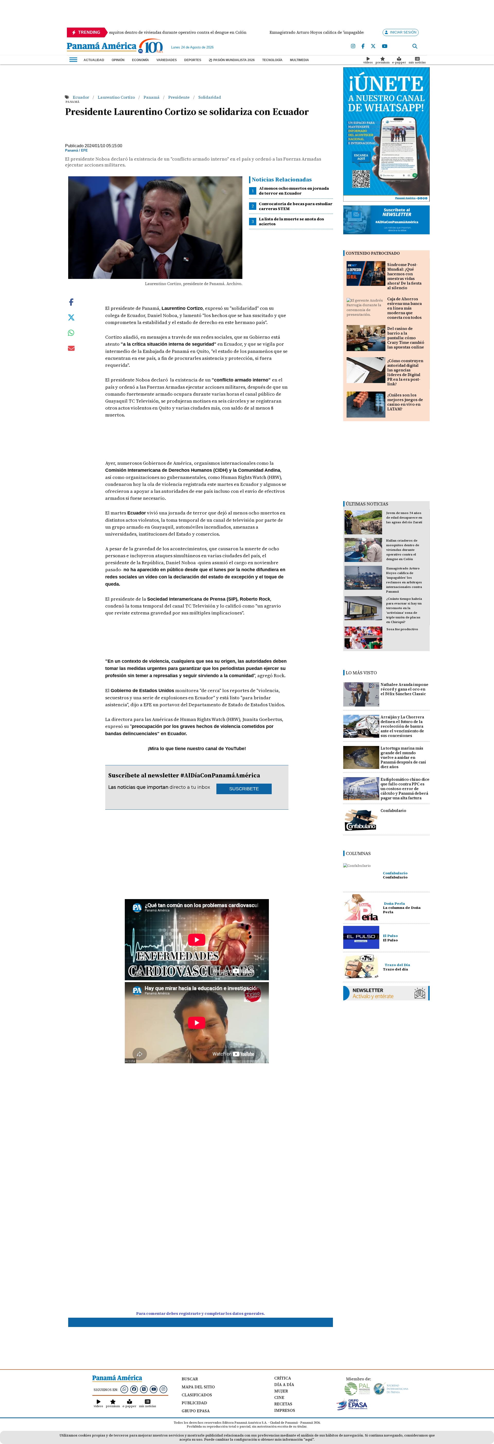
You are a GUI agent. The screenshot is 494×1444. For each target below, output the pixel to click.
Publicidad (194, 1403)
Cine (279, 1397)
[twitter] (373, 46)
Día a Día (284, 1384)
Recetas (283, 1404)
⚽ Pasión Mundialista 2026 (232, 60)
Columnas (358, 853)
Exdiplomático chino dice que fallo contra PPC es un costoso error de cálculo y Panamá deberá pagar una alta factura (405, 789)
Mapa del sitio (198, 1387)
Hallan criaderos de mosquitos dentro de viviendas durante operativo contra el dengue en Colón (402, 549)
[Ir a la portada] (101, 47)
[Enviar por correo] (71, 349)
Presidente (179, 97)
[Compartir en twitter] (71, 317)
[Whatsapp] (124, 1389)
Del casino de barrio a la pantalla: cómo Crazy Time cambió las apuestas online (405, 338)
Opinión (118, 60)
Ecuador (81, 97)
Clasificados (197, 1395)
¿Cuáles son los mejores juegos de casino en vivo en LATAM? (405, 402)
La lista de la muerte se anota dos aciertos (291, 221)
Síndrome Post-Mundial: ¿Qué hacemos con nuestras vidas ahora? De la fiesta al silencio (404, 276)
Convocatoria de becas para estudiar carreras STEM (295, 206)
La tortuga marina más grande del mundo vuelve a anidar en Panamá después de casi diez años (403, 757)
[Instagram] (353, 46)
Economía (140, 60)
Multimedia (299, 60)
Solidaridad (209, 97)
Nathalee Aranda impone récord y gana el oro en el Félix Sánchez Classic (404, 689)
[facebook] (363, 46)
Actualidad (94, 60)
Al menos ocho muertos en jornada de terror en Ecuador (294, 190)
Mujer (281, 1391)
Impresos (284, 1410)
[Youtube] (384, 46)
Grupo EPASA (196, 1411)
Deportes (192, 60)
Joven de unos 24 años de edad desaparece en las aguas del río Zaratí (404, 517)
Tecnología (272, 60)
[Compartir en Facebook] (71, 301)
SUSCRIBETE (244, 788)
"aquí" (309, 1439)
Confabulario (393, 810)
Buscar (190, 1379)
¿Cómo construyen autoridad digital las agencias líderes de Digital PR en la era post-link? (405, 372)
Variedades (166, 60)
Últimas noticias (367, 504)
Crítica (282, 1378)
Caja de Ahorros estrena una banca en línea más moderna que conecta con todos (404, 308)
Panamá (152, 97)
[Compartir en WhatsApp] (71, 334)
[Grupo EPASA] (352, 1409)
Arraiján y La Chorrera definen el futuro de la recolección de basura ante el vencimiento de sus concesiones (402, 726)
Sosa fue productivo (402, 629)
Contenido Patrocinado (373, 253)
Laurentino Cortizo (117, 97)
